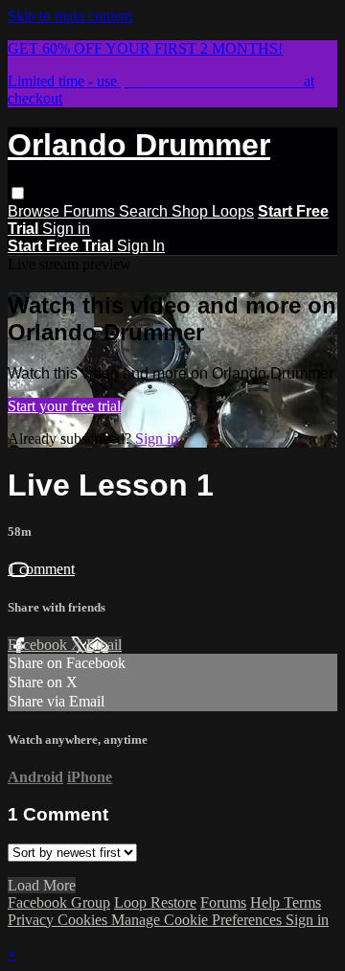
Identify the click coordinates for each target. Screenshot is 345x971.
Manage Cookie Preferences (198, 920)
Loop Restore (155, 902)
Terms (302, 902)
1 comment (41, 569)
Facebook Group (59, 902)
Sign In (141, 246)
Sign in (66, 228)
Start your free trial (64, 406)
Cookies (84, 920)
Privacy (33, 920)
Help (267, 902)
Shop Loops (213, 211)
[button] (18, 193)
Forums (91, 211)
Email (104, 644)
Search (145, 211)
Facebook (39, 644)
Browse (35, 211)
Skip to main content (70, 16)
